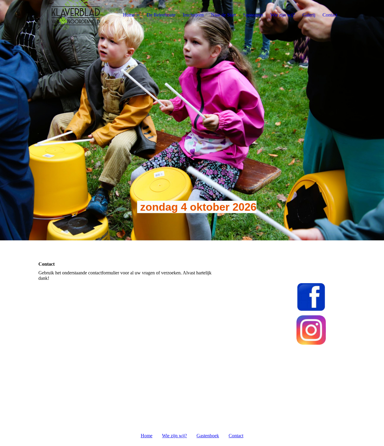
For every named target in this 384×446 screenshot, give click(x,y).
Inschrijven (193, 14)
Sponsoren (253, 14)
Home (129, 14)
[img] (75, 15)
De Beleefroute (161, 14)
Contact (329, 14)
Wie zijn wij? (282, 14)
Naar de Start (223, 14)
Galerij (308, 14)
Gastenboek (207, 435)
